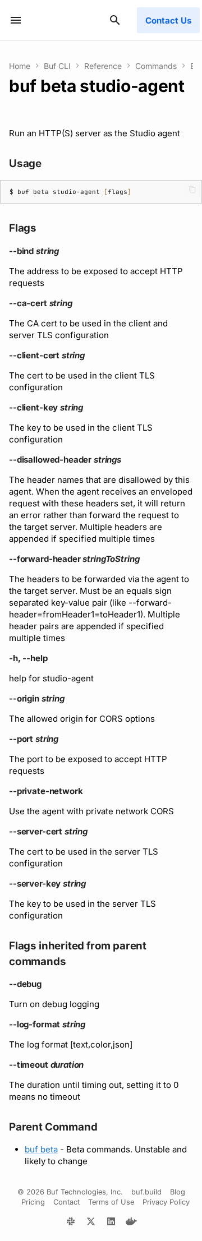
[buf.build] (71, 1223)
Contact (66, 1202)
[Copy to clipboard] (192, 189)
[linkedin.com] (111, 1223)
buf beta (41, 1149)
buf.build (146, 1192)
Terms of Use (111, 1202)
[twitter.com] (91, 1223)
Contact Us (168, 20)
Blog (177, 1192)
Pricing (33, 1202)
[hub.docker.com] (131, 1223)
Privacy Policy (166, 1202)
